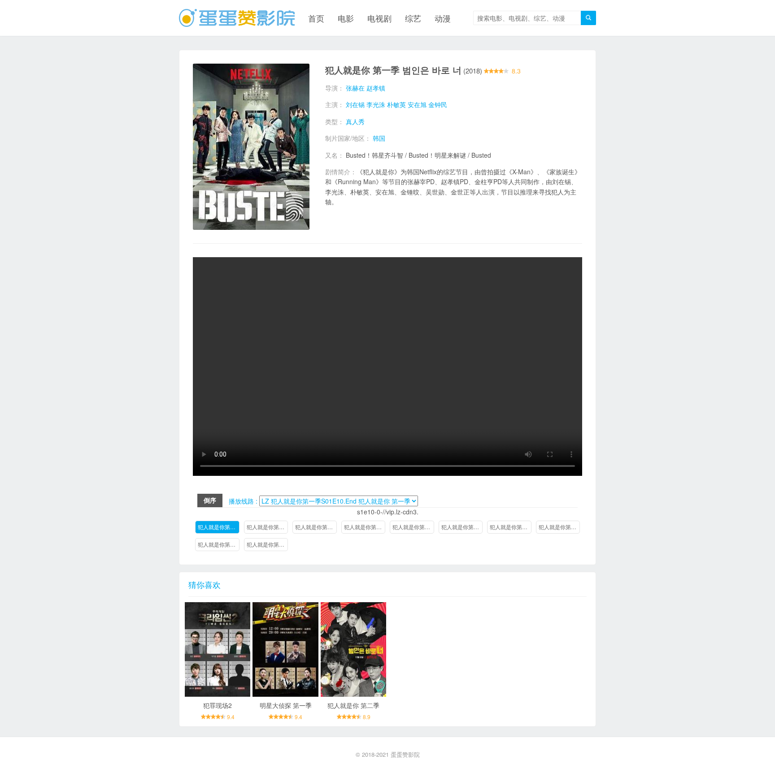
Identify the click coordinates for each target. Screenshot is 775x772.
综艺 (413, 18)
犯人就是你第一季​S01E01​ (267, 544)
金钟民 (437, 104)
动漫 (443, 18)
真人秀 (355, 121)
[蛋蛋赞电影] (237, 18)
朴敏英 (396, 104)
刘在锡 (355, 104)
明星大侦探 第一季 (286, 705)
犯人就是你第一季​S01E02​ (218, 544)
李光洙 (375, 104)
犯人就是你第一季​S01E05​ (462, 526)
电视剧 (379, 18)
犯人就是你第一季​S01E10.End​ (218, 526)
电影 (346, 18)
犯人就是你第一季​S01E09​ (267, 526)
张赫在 (355, 87)
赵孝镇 (375, 87)
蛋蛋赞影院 (405, 754)
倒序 (210, 500)
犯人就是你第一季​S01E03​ (559, 526)
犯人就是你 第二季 (353, 705)
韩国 (379, 138)
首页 (316, 18)
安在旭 (417, 104)
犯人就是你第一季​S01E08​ (316, 526)
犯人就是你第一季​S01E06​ (413, 526)
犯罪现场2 (217, 705)
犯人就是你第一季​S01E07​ (365, 526)
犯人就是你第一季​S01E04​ (510, 526)
